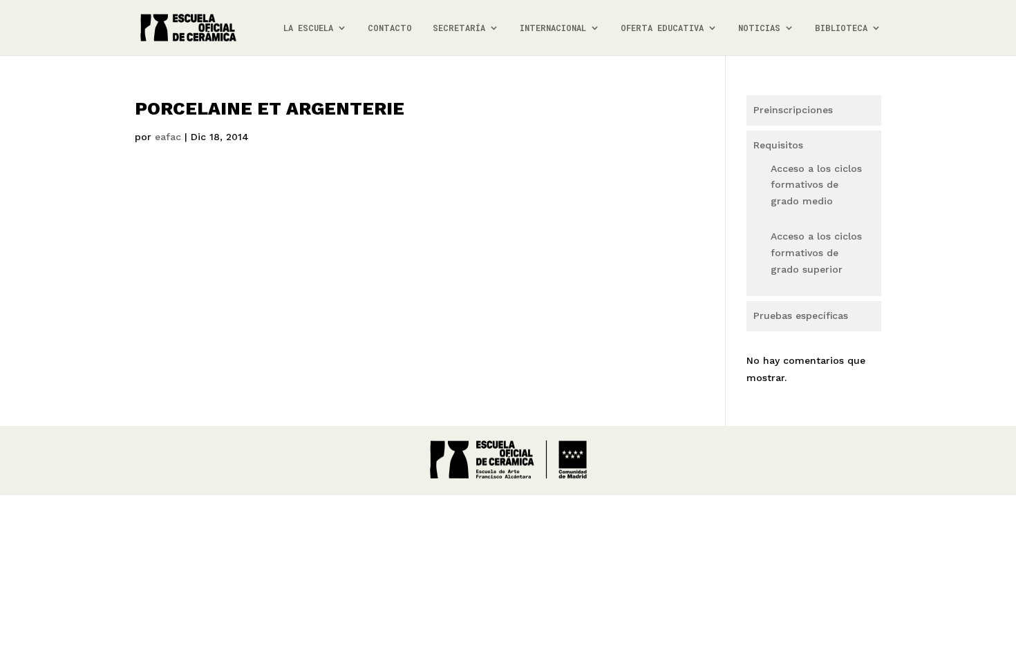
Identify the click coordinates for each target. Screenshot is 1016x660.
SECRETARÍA (459, 28)
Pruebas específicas (800, 315)
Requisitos (778, 145)
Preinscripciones (793, 109)
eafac (168, 136)
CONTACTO (390, 28)
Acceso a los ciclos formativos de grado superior (816, 253)
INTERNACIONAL (553, 28)
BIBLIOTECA (841, 28)
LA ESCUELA (308, 28)
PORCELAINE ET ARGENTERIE (269, 108)
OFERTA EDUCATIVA (662, 28)
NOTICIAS (759, 28)
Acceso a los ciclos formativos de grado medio (816, 185)
